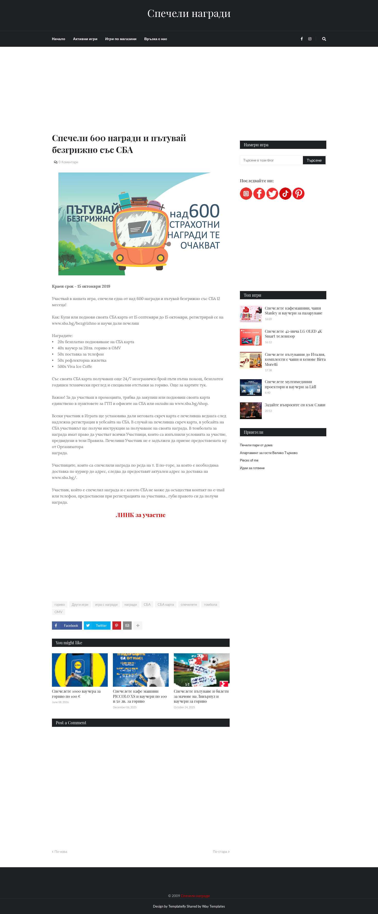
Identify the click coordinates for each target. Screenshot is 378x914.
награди (130, 604)
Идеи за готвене (252, 468)
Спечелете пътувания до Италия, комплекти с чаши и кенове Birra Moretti (295, 359)
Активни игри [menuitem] (85, 39)
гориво (60, 604)
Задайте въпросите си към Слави (295, 404)
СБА (147, 604)
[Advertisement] (141, 96)
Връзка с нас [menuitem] (155, 39)
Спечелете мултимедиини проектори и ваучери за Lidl (290, 384)
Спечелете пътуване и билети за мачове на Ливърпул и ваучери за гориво (201, 696)
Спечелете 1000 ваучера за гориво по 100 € (76, 694)
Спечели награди (189, 13)
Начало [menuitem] (58, 39)
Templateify (177, 906)
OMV (58, 612)
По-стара (220, 851)
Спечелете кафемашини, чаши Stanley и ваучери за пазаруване (293, 310)
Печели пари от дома (256, 445)
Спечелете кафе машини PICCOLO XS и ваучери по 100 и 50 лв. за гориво (140, 696)
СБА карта (166, 604)
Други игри (80, 604)
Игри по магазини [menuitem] (121, 39)
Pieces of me (249, 460)
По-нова (61, 851)
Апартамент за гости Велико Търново (269, 453)
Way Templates (213, 906)
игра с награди (106, 604)
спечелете (189, 604)
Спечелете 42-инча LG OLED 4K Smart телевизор (293, 334)
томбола (210, 604)
